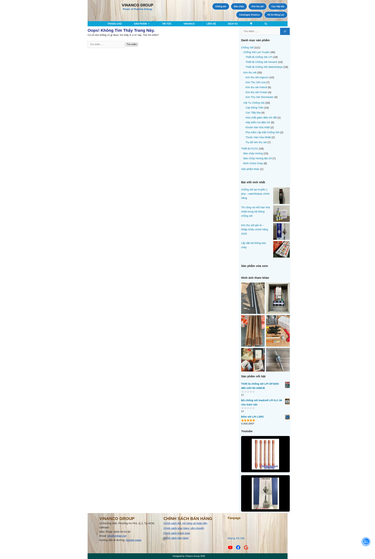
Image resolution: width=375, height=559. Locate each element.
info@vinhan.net (116, 535)
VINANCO (189, 24)
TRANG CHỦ (115, 24)
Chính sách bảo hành (176, 538)
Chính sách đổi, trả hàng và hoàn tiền (185, 523)
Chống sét (220, 6)
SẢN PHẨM (140, 24)
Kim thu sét (258, 6)
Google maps (133, 540)
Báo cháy (239, 6)
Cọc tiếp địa (277, 6)
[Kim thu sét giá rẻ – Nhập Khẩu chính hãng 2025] (281, 232)
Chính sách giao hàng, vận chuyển (183, 528)
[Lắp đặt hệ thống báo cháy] (281, 250)
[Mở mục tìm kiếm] (265, 23)
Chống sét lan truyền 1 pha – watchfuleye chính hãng (255, 193)
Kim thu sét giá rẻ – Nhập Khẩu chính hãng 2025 (254, 229)
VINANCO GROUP (137, 5)
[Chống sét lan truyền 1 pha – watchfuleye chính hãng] (281, 196)
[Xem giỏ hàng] (251, 23)
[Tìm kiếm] (285, 31)
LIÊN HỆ (211, 24)
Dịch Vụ (233, 24)
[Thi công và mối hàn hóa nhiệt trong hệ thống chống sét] (281, 214)
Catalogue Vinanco (249, 14)
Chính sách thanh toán (176, 533)
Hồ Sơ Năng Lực (275, 14)
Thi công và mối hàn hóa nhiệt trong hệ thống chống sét (255, 211)
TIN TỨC (167, 24)
